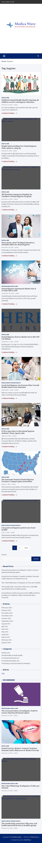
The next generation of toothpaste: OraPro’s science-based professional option (20, 712)
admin (16, 105)
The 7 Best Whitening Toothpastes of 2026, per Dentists (21, 583)
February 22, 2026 (7, 753)
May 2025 (5, 632)
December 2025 (7, 613)
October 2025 (6, 618)
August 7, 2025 (6, 484)
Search (4, 555)
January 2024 (6, 642)
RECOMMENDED (9, 680)
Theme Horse (34, 837)
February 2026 (7, 608)
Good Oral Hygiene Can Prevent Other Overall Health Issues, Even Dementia (20, 386)
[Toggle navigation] (4, 56)
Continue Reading (8, 113)
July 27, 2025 (5, 532)
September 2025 (7, 621)
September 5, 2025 (7, 342)
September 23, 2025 (8, 293)
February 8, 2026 (7, 151)
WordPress (27, 840)
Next (26, 548)
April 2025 (5, 634)
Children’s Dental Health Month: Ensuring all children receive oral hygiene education (20, 101)
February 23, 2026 (7, 715)
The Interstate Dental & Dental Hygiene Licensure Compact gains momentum (18, 481)
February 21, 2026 (7, 828)
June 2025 (5, 629)
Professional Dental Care (10, 286)
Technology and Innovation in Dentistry (16, 663)
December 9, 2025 (7, 199)
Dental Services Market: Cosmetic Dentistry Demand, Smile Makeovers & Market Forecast (20, 749)
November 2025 (7, 616)
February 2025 (7, 640)
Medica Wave (12, 47)
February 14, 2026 (7, 105)
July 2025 (5, 626)
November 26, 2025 (7, 247)
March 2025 (6, 637)
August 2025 (6, 624)
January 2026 (6, 610)
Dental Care (5, 97)
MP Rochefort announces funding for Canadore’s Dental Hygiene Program (17, 195)
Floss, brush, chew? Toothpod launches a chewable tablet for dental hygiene (18, 244)
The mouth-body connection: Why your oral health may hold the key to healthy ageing (19, 825)
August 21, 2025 (6, 436)
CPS (3, 674)
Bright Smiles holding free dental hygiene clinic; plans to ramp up (19, 147)
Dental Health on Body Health (11, 383)
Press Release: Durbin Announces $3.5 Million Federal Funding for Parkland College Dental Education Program (20, 595)
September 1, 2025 (7, 390)
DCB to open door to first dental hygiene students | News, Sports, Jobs (18, 432)
